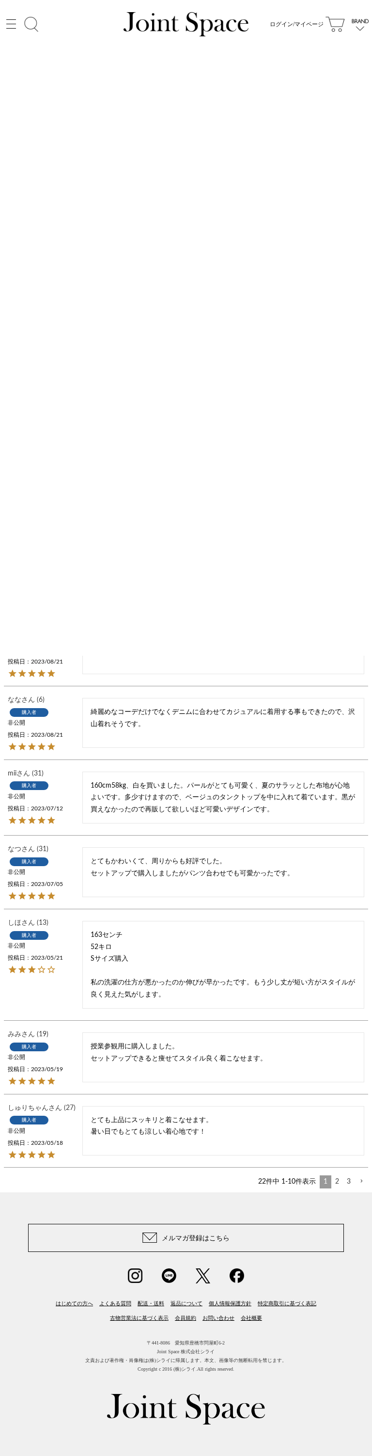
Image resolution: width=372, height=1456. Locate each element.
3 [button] (349, 1181)
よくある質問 (115, 1303)
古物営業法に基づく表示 (139, 1318)
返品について (186, 1303)
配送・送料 (151, 1303)
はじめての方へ (74, 1303)
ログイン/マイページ (297, 24)
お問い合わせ (218, 1318)
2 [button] (337, 1181)
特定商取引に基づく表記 (287, 1303)
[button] (361, 1181)
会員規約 (185, 1318)
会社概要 (251, 1318)
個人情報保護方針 (230, 1303)
